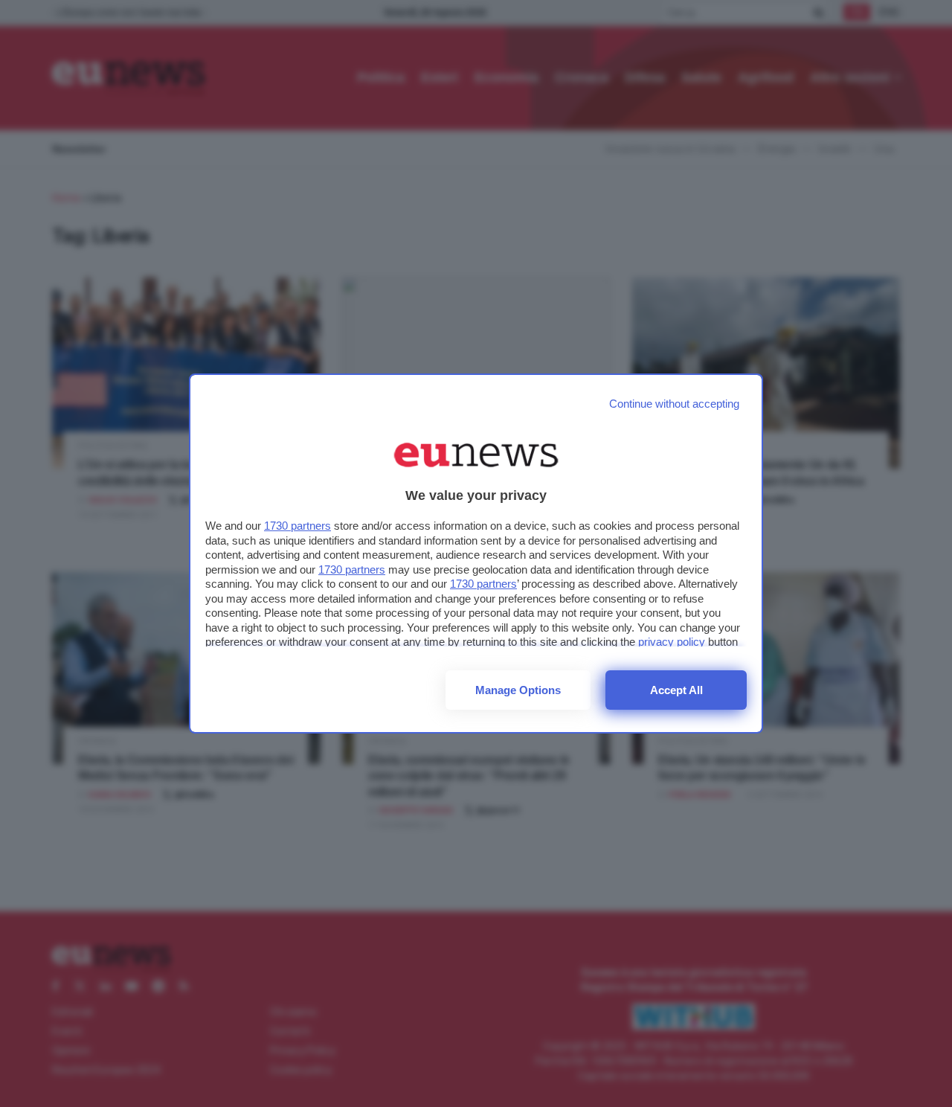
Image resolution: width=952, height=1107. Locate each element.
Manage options (518, 690)
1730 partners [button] (297, 525)
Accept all (676, 690)
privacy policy (671, 641)
